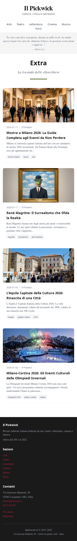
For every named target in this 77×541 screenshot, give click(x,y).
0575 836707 (9, 505)
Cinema (52, 24)
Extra (38, 28)
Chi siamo (8, 511)
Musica (66, 24)
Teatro (20, 24)
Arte (9, 24)
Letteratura (36, 24)
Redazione (8, 516)
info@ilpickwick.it (12, 501)
